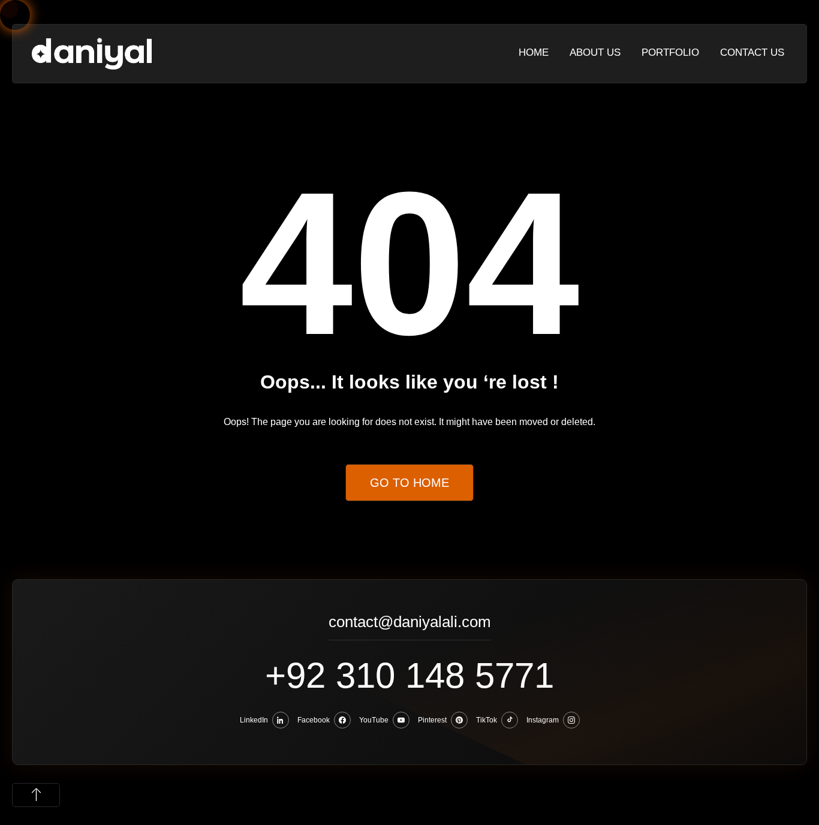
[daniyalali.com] (92, 53)
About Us (595, 52)
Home (534, 52)
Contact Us (752, 52)
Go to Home (409, 482)
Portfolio (670, 52)
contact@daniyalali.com (410, 623)
